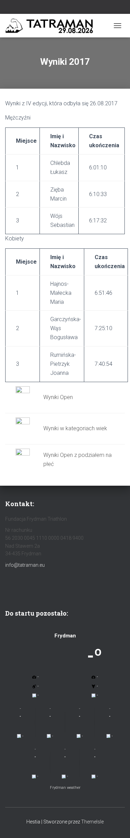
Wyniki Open (58, 397)
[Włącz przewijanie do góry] (116, 824)
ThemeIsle (92, 821)
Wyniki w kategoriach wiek (75, 428)
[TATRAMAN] (57, 26)
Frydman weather (65, 787)
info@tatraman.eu (25, 565)
